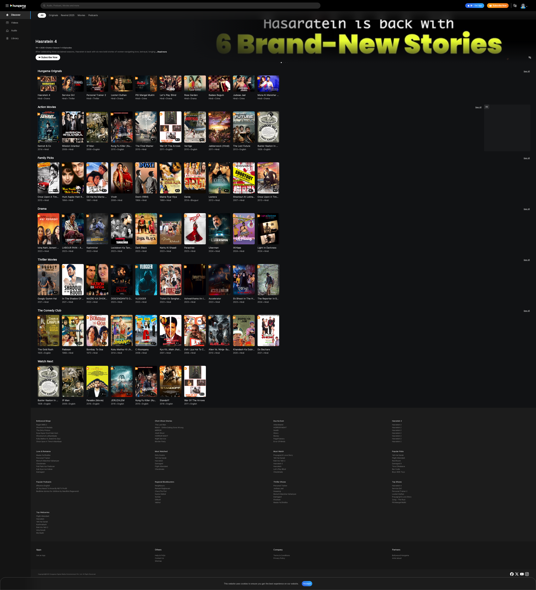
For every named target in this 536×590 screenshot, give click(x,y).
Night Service (160, 439)
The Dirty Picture (43, 430)
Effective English (43, 486)
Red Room (396, 461)
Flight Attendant (161, 466)
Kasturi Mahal (160, 494)
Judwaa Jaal (278, 489)
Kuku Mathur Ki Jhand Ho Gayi (48, 439)
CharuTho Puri (161, 491)
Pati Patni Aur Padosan (45, 466)
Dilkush (158, 500)
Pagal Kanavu (278, 439)
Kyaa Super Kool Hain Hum (47, 433)
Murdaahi (40, 533)
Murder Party (160, 442)
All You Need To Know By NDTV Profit (51, 489)
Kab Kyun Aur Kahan (44, 469)
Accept (307, 583)
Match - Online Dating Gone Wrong (169, 428)
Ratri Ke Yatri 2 (279, 461)
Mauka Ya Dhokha (43, 455)
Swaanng (277, 491)
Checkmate (41, 464)
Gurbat (158, 497)
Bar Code (396, 469)
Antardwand (278, 425)
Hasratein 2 (396, 425)
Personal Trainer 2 (399, 491)
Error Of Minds (279, 442)
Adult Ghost (159, 433)
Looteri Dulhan (398, 494)
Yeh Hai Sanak (160, 458)
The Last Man (160, 425)
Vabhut (158, 502)
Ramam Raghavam (162, 489)
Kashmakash (41, 525)
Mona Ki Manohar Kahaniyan (47, 461)
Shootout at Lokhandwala (46, 436)
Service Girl (397, 489)
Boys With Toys (398, 472)
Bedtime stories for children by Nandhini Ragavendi (57, 491)
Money (276, 436)
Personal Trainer (43, 458)
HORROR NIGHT (161, 436)
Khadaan (277, 500)
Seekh (276, 430)
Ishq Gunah (40, 530)
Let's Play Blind (279, 469)
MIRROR (158, 430)
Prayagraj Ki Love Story (283, 455)
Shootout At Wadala (44, 428)
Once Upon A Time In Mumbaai (49, 442)
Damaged (40, 472)
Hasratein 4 (397, 486)
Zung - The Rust (398, 500)
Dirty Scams (160, 455)
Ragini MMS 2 (41, 425)
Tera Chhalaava (398, 466)
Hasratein (159, 461)
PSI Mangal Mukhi (399, 502)
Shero (275, 433)
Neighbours (160, 486)
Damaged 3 (397, 464)
